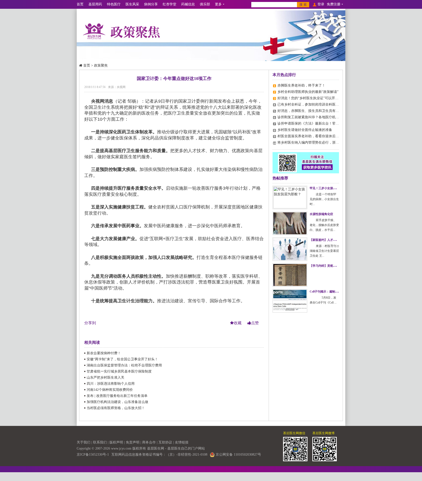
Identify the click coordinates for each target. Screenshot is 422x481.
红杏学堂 (169, 4)
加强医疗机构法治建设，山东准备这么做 (117, 402)
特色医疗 (114, 4)
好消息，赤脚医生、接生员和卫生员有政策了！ (313, 111)
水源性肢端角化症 (321, 214)
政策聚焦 (101, 65)
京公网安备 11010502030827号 (238, 454)
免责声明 (132, 442)
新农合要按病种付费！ (104, 353)
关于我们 (83, 442)
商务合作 (149, 442)
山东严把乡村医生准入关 (105, 377)
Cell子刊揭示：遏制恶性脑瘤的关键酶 (334, 291)
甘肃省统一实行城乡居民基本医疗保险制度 (119, 371)
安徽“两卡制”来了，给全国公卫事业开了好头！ (122, 359)
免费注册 (333, 4)
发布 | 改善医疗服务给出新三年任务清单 (117, 396)
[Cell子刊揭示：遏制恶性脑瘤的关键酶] (289, 301)
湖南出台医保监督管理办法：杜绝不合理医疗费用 (124, 365)
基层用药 (95, 4)
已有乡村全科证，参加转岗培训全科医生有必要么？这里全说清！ (327, 104)
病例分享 (151, 4)
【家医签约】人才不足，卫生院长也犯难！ (337, 240)
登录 (320, 4)
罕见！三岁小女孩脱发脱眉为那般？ (333, 188)
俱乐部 (205, 4)
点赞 (255, 323)
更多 (218, 4)
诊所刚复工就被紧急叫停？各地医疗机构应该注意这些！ (320, 117)
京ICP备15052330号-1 (93, 454)
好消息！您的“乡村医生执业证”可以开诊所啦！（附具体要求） (325, 98)
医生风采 (132, 4)
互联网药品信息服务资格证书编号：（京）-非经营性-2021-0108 (159, 454)
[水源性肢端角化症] (289, 223)
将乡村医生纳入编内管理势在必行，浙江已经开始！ (316, 142)
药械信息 (188, 4)
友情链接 (182, 442)
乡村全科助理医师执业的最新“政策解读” (307, 92)
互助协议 (165, 442)
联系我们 (100, 442)
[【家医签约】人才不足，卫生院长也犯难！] (289, 249)
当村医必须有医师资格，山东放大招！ (116, 408)
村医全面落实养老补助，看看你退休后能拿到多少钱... (318, 136)
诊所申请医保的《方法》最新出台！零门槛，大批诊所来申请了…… (328, 123)
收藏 (238, 323)
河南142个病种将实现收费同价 (110, 390)
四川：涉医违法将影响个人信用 (111, 383)
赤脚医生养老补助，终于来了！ (301, 85)
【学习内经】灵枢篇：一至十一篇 (332, 265)
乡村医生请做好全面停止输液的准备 (304, 130)
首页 (80, 4)
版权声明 (116, 442)
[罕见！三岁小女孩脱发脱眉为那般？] (289, 197)
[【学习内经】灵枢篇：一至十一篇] (289, 275)
